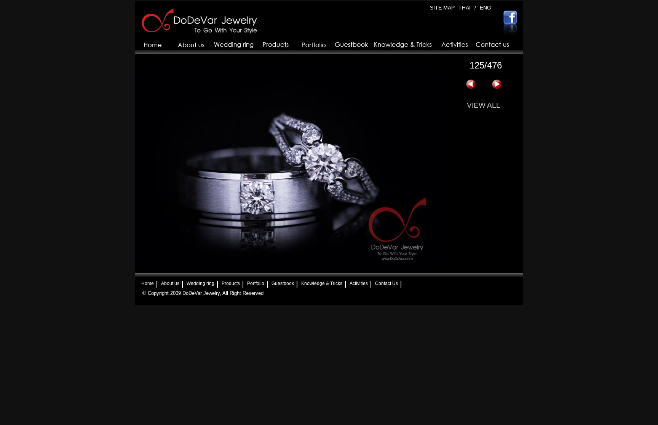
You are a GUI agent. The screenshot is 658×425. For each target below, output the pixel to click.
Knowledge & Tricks (321, 283)
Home (147, 283)
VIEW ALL (483, 105)
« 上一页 (471, 84)
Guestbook (283, 283)
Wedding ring (200, 283)
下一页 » (496, 84)
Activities (359, 283)
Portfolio (255, 283)
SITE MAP (442, 8)
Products (231, 283)
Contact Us (386, 283)
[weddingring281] (287, 269)
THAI (464, 8)
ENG (485, 8)
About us (170, 283)
